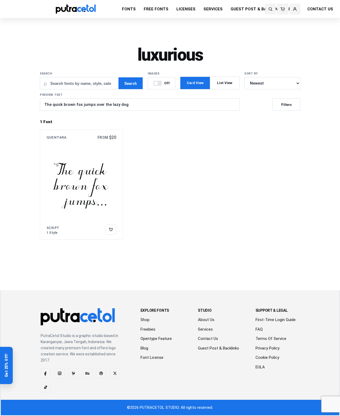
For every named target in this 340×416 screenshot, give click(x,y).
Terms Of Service (271, 338)
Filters (286, 105)
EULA (260, 367)
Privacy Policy (267, 348)
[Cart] (282, 9)
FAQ (259, 329)
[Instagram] (59, 373)
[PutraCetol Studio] (83, 9)
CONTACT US (320, 9)
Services (205, 329)
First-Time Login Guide (276, 319)
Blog (144, 348)
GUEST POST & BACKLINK (255, 9)
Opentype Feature (156, 338)
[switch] (161, 83)
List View (224, 83)
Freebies (148, 329)
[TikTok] (46, 387)
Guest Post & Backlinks (218, 348)
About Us (206, 319)
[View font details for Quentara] (110, 229)
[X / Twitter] (115, 373)
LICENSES (186, 9)
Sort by (251, 73)
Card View (195, 83)
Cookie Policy (267, 357)
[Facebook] (46, 373)
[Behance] (87, 373)
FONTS (129, 9)
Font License (152, 357)
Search (46, 73)
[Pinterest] (73, 373)
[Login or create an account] (295, 9)
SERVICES (213, 9)
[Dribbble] (101, 373)
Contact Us (208, 338)
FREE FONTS (156, 9)
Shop (145, 319)
